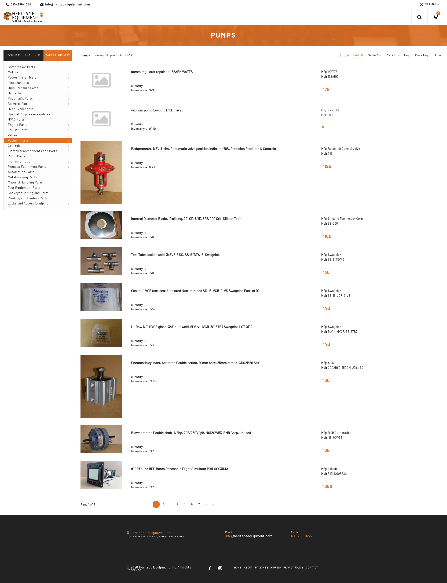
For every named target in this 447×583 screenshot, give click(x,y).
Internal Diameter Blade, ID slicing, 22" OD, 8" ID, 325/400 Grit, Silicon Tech (186, 219)
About (248, 567)
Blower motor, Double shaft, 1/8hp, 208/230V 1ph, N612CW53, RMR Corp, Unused (191, 433)
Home (237, 567)
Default (358, 55)
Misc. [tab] (38, 55)
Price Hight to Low (428, 55)
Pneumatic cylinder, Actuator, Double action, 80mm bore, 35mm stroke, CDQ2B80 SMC (195, 363)
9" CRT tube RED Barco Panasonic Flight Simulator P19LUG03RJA (179, 469)
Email (228, 532)
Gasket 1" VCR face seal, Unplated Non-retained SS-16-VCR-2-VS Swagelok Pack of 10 (195, 291)
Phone (295, 532)
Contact (312, 567)
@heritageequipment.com (248, 536)
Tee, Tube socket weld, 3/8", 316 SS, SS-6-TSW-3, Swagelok (175, 255)
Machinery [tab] (13, 55)
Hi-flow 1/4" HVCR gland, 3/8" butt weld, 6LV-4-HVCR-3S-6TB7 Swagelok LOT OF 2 (191, 327)
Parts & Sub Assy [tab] (58, 55)
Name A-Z (374, 55)
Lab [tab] (27, 55)
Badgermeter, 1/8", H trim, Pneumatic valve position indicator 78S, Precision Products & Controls (203, 149)
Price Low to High (398, 55)
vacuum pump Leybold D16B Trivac (157, 110)
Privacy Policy (293, 567)
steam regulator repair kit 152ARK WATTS (162, 72)
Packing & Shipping (268, 567)
